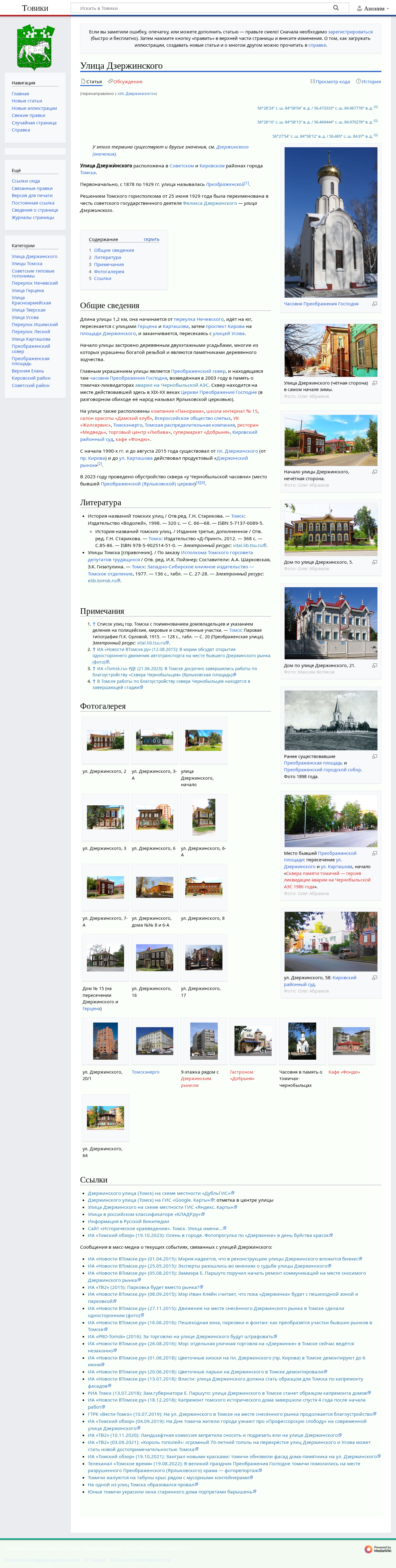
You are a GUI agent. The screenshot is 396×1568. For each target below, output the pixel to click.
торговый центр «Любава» (140, 432)
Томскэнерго (127, 425)
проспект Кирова (225, 326)
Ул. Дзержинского (136, 93)
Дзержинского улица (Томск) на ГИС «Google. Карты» (149, 1200)
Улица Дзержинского (35, 256)
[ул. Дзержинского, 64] (105, 1118)
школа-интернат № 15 (232, 411)
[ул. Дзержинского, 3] (105, 817)
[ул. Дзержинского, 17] (203, 957)
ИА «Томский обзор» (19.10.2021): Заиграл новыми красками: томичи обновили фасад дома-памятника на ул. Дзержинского (232, 1456)
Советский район (31, 385)
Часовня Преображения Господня (321, 304)
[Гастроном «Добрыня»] (253, 1041)
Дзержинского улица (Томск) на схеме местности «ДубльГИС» (159, 1193)
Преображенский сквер (198, 371)
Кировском (212, 165)
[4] (202, 482)
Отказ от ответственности (140, 1560)
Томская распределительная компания (190, 425)
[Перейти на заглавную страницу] (35, 44)
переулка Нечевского (199, 319)
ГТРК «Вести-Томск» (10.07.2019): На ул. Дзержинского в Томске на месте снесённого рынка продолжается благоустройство (230, 1414)
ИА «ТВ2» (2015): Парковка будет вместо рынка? (143, 1287)
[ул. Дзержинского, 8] (203, 887)
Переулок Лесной (31, 331)
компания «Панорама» (177, 411)
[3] (198, 482)
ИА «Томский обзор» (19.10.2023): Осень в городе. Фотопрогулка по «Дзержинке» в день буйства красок (208, 1235)
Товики (35, 8)
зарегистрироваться (350, 32)
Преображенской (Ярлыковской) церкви (147, 483)
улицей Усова (229, 333)
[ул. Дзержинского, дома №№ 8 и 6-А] (154, 887)
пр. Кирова (92, 458)
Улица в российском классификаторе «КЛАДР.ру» (144, 1214)
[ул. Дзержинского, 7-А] (105, 887)
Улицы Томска (27, 263)
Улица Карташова (31, 339)
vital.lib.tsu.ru (247, 545)
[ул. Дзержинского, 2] (105, 740)
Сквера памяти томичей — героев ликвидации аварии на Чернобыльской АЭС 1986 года (327, 880)
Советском (182, 165)
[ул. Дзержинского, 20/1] (105, 1041)
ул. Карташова (336, 866)
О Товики (95, 1560)
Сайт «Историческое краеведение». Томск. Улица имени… (155, 1228)
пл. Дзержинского (237, 451)
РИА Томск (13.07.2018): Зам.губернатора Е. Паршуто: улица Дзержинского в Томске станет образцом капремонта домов (227, 1393)
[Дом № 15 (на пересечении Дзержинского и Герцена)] (105, 957)
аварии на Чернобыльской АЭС (172, 385)
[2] (99, 463)
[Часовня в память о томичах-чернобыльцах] (302, 1041)
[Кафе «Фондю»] (351, 1041)
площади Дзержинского (108, 333)
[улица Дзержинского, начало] (203, 740)
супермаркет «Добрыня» (201, 432)
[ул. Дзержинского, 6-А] (203, 817)
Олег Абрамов (313, 396)
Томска (88, 172)
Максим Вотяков (316, 672)
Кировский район (31, 378)
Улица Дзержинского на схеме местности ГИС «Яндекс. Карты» (160, 1207)
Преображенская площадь (313, 763)
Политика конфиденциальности (42, 1560)
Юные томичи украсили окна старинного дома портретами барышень (170, 1491)
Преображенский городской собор (322, 770)
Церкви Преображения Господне (219, 392)
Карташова (176, 326)
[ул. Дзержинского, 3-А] (154, 740)
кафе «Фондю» (133, 439)
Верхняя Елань (28, 371)
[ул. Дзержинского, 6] (154, 817)
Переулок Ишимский (35, 324)
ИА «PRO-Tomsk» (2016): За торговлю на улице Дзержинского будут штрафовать (180, 1336)
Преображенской (225, 184)
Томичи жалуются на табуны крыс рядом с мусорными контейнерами (168, 1477)
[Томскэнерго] (154, 1041)
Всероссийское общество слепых (193, 418)
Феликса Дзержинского (210, 203)
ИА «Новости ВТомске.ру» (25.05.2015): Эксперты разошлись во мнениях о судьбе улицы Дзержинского (207, 1266)
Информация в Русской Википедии (128, 1221)
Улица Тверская (28, 310)
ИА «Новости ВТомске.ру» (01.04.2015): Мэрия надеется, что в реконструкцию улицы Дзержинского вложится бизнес (223, 1259)
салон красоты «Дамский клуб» (116, 418)
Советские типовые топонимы (33, 273)
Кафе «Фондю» (344, 1072)
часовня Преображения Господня (128, 378)
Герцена (147, 326)
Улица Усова (25, 317)
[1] (246, 183)
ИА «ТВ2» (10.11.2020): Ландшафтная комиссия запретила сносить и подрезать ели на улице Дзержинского (213, 1435)
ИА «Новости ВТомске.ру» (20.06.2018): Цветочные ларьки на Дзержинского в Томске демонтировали (205, 1371)
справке (317, 45)
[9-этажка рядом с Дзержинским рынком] (204, 1041)
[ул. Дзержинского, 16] (154, 957)
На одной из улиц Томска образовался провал (141, 1484)
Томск (237, 516)
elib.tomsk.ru (102, 580)
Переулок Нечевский (35, 283)
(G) (376, 107)
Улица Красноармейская (31, 300)
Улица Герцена (28, 290)
